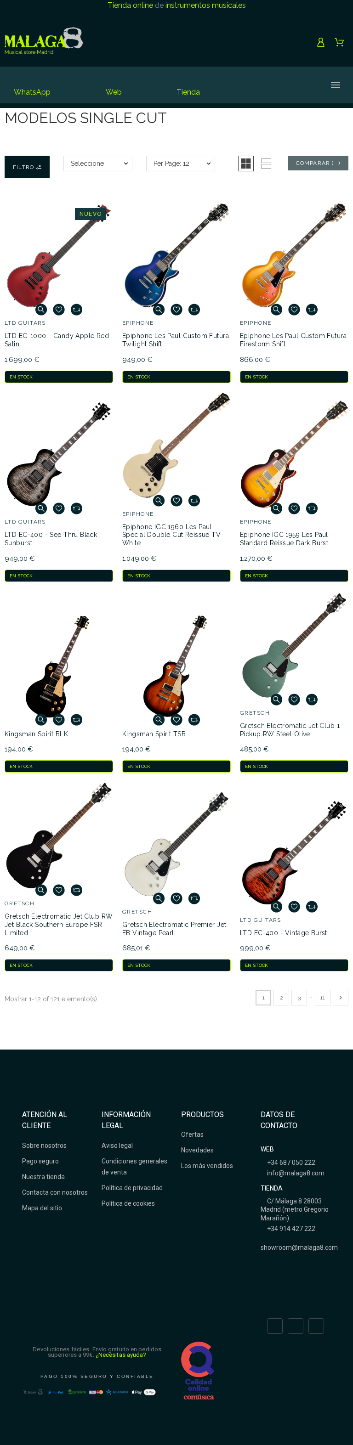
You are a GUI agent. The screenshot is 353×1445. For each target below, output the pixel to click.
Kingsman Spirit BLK (36, 734)
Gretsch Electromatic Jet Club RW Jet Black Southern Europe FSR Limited (59, 924)
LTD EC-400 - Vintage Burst (283, 933)
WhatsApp (32, 92)
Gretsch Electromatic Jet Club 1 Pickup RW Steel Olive (290, 730)
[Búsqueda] (261, 85)
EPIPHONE (138, 323)
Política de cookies (128, 1203)
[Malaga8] (44, 42)
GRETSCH (255, 713)
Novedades (197, 1150)
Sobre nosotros (44, 1145)
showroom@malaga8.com (299, 1247)
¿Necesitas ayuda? (121, 1354)
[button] (246, 163)
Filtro (24, 167)
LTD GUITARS (25, 323)
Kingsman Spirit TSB (154, 734)
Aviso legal (117, 1145)
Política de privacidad (132, 1187)
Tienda (188, 92)
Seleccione (87, 163)
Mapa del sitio (42, 1208)
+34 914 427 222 (290, 1228)
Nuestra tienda (43, 1176)
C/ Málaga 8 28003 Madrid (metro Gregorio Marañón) (295, 1209)
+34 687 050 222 (290, 1162)
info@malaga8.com (295, 1173)
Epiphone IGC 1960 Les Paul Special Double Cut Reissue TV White (171, 535)
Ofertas (192, 1134)
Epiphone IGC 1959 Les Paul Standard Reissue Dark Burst (284, 539)
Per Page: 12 (171, 163)
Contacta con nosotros (55, 1192)
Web (114, 92)
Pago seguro (40, 1161)
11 (322, 997)
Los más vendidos (207, 1165)
